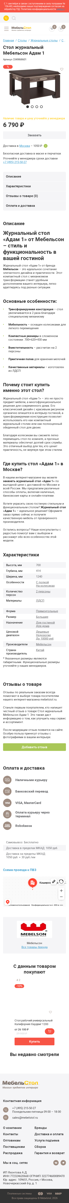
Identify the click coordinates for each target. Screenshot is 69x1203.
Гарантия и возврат (49, 1153)
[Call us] (6, 18)
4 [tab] (41, 106)
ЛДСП (40, 600)
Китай (40, 650)
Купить (34, 1041)
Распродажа (12, 1153)
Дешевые (42, 631)
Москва (24, 146)
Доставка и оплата (48, 1134)
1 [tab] (27, 106)
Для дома (42, 626)
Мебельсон (43, 644)
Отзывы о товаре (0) (22, 196)
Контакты (10, 1134)
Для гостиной (45, 622)
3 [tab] (36, 106)
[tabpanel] (34, 86)
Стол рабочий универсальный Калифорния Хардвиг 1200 (34, 1022)
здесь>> (61, 9)
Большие (42, 617)
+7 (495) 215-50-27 (15, 162)
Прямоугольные (47, 611)
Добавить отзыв (34, 747)
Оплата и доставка (20, 205)
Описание (13, 176)
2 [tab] (32, 106)
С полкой (42, 582)
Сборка (40, 1146)
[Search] (13, 18)
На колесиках (45, 585)
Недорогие (43, 635)
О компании (12, 1127)
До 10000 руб (44, 638)
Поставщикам (14, 1146)
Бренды (40, 1127)
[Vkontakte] (56, 1162)
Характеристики (18, 186)
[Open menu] (6, 29)
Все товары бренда (34, 947)
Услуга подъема (46, 1140)
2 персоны (43, 591)
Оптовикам (12, 1140)
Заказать (34, 135)
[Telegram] (63, 1162)
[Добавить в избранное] (62, 69)
